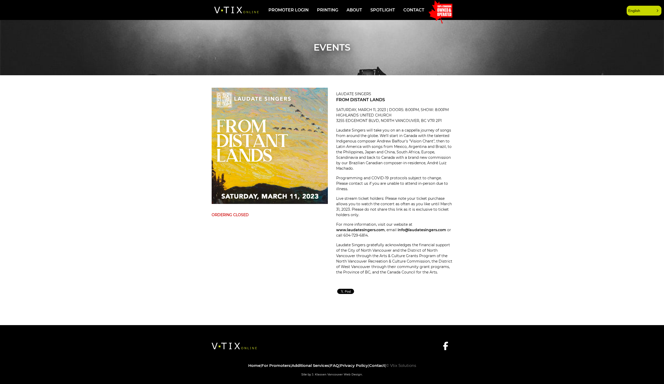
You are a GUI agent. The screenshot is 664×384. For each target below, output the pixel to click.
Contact (413, 10)
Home (254, 365)
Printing (327, 10)
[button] (644, 10)
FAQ (334, 365)
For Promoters (275, 365)
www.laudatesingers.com (360, 230)
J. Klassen (319, 374)
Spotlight (382, 10)
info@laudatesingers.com (422, 230)
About (354, 10)
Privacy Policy (354, 365)
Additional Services (310, 365)
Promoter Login (288, 10)
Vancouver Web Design (344, 374)
